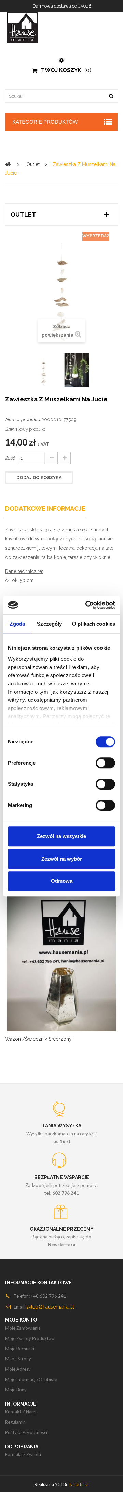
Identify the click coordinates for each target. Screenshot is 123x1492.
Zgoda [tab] (17, 624)
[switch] (105, 762)
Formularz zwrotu (23, 1454)
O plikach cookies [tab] (93, 624)
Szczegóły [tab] (49, 624)
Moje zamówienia (23, 1328)
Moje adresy (18, 1369)
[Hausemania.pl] (61, 27)
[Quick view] (70, 966)
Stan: (10, 429)
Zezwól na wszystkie (61, 836)
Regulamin (15, 1422)
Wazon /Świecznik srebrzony (38, 1039)
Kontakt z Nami (20, 1411)
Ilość (10, 458)
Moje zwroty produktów (30, 1338)
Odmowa (61, 881)
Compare (53, 966)
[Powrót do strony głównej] (8, 164)
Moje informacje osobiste (31, 1379)
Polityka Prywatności (26, 1432)
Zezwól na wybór (61, 859)
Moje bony (16, 1389)
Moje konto (21, 1320)
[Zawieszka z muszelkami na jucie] (43, 370)
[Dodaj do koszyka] (35, 966)
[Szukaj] (111, 96)
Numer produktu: (23, 419)
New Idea (78, 1484)
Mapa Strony (18, 1358)
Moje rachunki (19, 1348)
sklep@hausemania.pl (50, 1307)
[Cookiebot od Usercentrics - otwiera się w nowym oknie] (86, 605)
